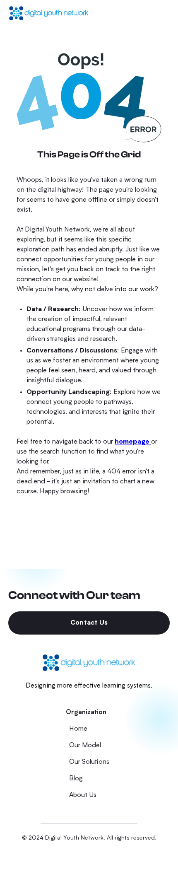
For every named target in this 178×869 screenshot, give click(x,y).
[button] (161, 13)
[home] (49, 13)
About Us (82, 795)
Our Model (85, 745)
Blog (76, 778)
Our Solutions (89, 762)
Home (78, 729)
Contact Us (89, 623)
